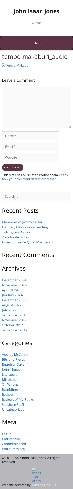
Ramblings (10, 389)
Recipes (8, 394)
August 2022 (12, 305)
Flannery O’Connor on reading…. (26, 227)
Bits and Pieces (13, 359)
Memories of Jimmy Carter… (23, 222)
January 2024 (12, 295)
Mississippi (10, 379)
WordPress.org (13, 449)
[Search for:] (36, 196)
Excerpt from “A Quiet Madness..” (27, 242)
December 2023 (14, 300)
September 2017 (14, 330)
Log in (6, 434)
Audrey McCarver (15, 354)
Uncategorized (13, 409)
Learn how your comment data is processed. (35, 177)
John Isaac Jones (36, 11)
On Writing (10, 384)
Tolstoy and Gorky (16, 232)
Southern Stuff (13, 404)
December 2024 (14, 280)
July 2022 (9, 310)
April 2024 (10, 290)
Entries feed (11, 439)
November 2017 (14, 320)
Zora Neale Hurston (17, 237)
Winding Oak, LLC (44, 485)
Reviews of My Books (18, 399)
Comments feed (14, 443)
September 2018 (14, 315)
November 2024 (14, 285)
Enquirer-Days (13, 364)
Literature (9, 374)
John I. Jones (11, 369)
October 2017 (12, 325)
